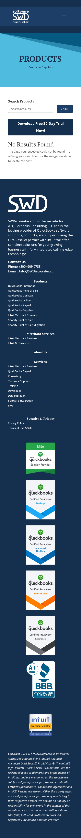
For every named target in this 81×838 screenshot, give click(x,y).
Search (65, 109)
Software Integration (20, 400)
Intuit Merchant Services (22, 315)
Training (13, 386)
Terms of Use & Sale (20, 428)
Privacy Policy (16, 423)
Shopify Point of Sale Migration (26, 325)
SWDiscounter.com (41, 754)
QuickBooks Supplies (20, 310)
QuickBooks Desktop (20, 295)
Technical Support (19, 381)
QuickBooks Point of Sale (23, 290)
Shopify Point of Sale (20, 320)
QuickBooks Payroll (19, 305)
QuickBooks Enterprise (21, 286)
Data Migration (17, 395)
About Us (40, 352)
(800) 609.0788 (29, 266)
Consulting (14, 376)
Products (34, 67)
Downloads (14, 390)
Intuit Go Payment (18, 343)
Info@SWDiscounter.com (37, 271)
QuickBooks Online (19, 300)
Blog (10, 405)
